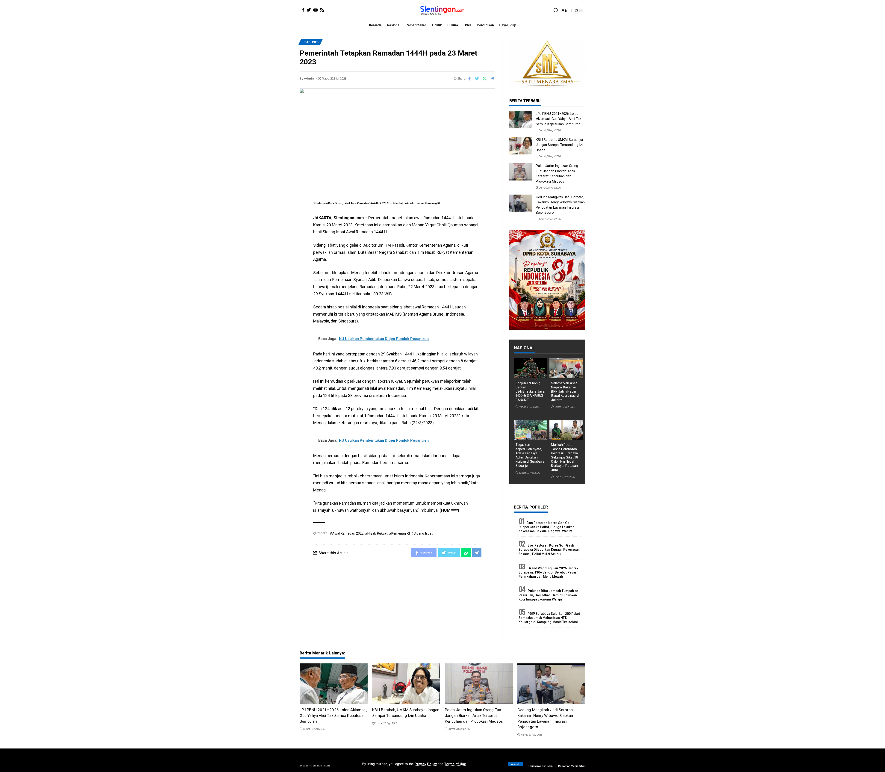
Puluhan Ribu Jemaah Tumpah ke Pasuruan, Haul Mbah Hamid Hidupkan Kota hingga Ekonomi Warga (548, 595)
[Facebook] (303, 10)
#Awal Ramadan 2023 (346, 533)
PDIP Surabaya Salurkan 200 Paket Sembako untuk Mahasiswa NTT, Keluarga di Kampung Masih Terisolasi (549, 618)
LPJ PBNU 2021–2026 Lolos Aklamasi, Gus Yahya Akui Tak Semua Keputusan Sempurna (558, 119)
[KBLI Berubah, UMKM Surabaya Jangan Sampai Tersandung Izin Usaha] (520, 145)
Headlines (310, 42)
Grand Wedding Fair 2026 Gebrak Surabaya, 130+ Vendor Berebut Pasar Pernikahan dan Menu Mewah (548, 572)
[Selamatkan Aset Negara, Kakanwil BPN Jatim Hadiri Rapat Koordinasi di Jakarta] (566, 368)
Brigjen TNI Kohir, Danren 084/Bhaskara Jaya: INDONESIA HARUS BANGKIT (530, 391)
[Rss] (322, 10)
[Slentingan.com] (442, 10)
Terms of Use (455, 764)
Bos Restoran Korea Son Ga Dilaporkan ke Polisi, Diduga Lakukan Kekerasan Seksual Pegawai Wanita (547, 527)
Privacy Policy (426, 764)
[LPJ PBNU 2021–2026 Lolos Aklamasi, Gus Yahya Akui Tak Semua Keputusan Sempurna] (520, 119)
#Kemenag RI (399, 533)
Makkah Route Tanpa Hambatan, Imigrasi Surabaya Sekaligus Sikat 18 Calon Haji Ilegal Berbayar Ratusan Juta (564, 457)
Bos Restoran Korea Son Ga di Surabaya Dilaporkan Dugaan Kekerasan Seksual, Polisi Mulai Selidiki (549, 550)
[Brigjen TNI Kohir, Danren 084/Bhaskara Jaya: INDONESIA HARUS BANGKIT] (530, 368)
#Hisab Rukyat (376, 533)
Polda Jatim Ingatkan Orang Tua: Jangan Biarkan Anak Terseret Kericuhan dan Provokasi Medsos (474, 715)
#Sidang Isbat (422, 533)
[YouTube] (315, 10)
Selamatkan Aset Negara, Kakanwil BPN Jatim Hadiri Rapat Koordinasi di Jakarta (565, 391)
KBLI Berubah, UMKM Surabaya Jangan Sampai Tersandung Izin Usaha (560, 145)
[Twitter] (309, 10)
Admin (309, 78)
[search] (556, 10)
